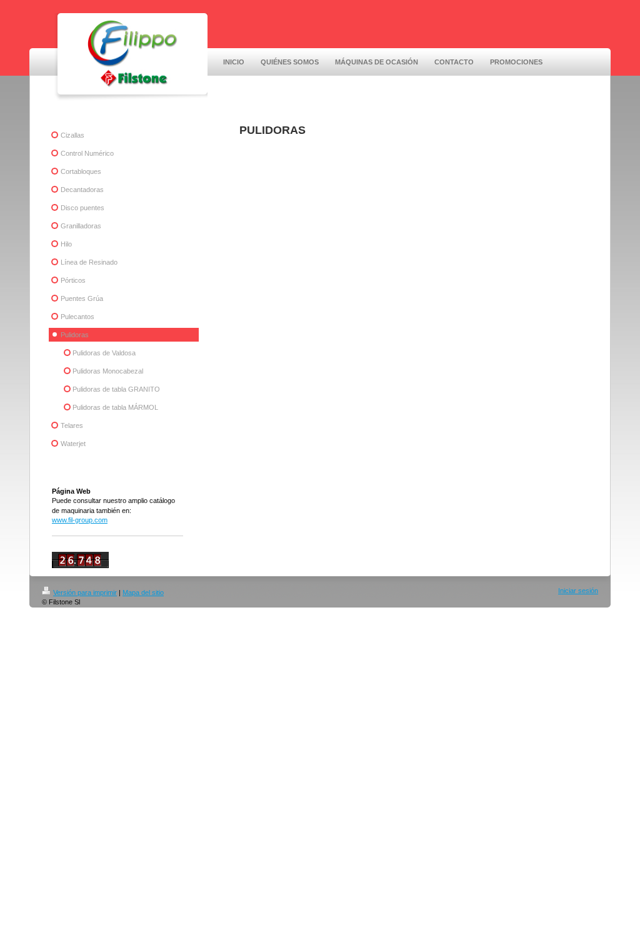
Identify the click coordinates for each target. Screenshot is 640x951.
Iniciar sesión (578, 590)
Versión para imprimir (85, 592)
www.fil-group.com (80, 520)
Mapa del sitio (143, 592)
